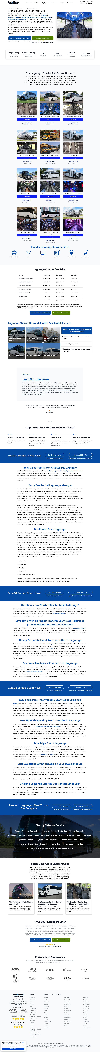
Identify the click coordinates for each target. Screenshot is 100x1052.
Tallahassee (86, 1021)
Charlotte (46, 1008)
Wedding (15, 703)
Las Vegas (67, 1002)
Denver (46, 1015)
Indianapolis (47, 1028)
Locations (36, 3)
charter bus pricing (59, 613)
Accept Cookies (13, 1048)
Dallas (45, 1013)
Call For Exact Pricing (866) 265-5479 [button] (40, 312)
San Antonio (86, 1004)
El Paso (46, 1019)
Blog (31, 1002)
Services (32, 1004)
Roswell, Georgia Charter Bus (62, 835)
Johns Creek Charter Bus (48, 839)
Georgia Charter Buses (19, 8)
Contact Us (53, 3)
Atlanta (51, 648)
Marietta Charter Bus (16, 835)
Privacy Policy (33, 1036)
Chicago (46, 1010)
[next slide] (51, 421)
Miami (66, 1008)
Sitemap (32, 1022)
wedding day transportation (30, 17)
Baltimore (46, 1002)
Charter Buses (33, 1010)
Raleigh (85, 1000)
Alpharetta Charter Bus (26, 839)
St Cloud (85, 1015)
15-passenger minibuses (56, 471)
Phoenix (66, 1023)
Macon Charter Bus (84, 835)
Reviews (32, 1025)
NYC (65, 1013)
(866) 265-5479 (86, 3)
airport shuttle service (79, 628)
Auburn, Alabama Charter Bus (27, 831)
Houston (46, 1026)
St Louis (85, 1017)
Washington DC (87, 1028)
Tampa (85, 1023)
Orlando (51, 754)
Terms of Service (51, 1047)
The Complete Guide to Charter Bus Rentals (21, 903)
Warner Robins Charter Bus (71, 839)
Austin (45, 1000)
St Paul (85, 1019)
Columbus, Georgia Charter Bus (54, 831)
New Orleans (67, 1017)
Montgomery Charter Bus (27, 844)
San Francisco (86, 1008)
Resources (70, 3)
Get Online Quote (54, 455)
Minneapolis (67, 1010)
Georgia (43, 15)
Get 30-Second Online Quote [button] (42, 38)
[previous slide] (48, 421)
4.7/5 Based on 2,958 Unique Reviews (28, 55)
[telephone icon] (80, 1)
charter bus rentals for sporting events (48, 726)
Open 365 (89, 2)
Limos (31, 1006)
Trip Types (44, 3)
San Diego (86, 1006)
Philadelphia (67, 1021)
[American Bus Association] (23, 1011)
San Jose (85, 1010)
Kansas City (67, 1000)
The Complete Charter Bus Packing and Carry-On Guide (77, 903)
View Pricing (28, 120)
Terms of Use (88, 1046)
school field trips (46, 17)
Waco (84, 1026)
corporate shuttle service (34, 671)
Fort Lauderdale (48, 1021)
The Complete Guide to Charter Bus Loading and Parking (50, 903)
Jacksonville (67, 997)
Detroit (46, 1017)
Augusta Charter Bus (64, 848)
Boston (46, 1004)
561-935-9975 (37, 935)
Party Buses (33, 1008)
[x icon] (19, 999)
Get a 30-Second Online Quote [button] (61, 312)
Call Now (84, 2)
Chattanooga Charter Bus (72, 844)
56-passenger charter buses (74, 471)
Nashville (44, 754)
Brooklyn (46, 1006)
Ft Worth (46, 1023)
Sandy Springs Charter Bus (38, 835)
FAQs (31, 1027)
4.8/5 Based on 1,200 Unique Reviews (13, 55)
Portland (85, 997)
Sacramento (86, 1002)
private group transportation (17, 19)
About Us (32, 997)
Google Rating (18, 1025)
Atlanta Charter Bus (77, 831)
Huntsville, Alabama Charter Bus (40, 848)
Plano (65, 1026)
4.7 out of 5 (18, 1021)
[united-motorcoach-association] (13, 1011)
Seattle (85, 1013)
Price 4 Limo (11, 8)
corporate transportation (49, 644)
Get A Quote (62, 3)
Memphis (66, 1006)
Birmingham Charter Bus (50, 844)
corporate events (13, 17)
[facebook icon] (13, 999)
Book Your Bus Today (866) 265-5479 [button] (19, 38)
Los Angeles (67, 1004)
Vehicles (28, 3)
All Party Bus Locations (35, 1016)
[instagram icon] (16, 999)
